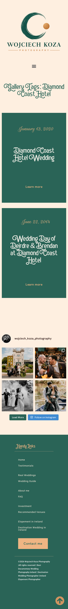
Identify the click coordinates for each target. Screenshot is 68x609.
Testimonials (26, 465)
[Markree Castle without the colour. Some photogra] (17, 395)
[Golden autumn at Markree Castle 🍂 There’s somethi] (50, 363)
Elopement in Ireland (30, 521)
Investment (25, 506)
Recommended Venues (31, 512)
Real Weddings (27, 475)
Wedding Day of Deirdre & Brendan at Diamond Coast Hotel (34, 250)
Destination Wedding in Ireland (32, 528)
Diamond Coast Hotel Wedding (34, 155)
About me (23, 490)
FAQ (20, 496)
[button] (34, 66)
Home (21, 459)
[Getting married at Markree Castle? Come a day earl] (50, 395)
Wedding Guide (27, 481)
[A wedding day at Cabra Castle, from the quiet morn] (17, 363)
